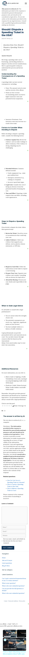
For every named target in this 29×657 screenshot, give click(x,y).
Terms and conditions (13, 601)
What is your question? (9, 583)
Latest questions (7, 563)
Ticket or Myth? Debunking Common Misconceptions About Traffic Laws (14, 640)
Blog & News (6, 566)
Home (4, 558)
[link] (5, 640)
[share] (23, 639)
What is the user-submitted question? (13, 586)
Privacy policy (22, 601)
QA (5, 411)
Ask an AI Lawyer (7, 560)
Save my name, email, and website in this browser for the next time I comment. (14, 541)
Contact (5, 601)
